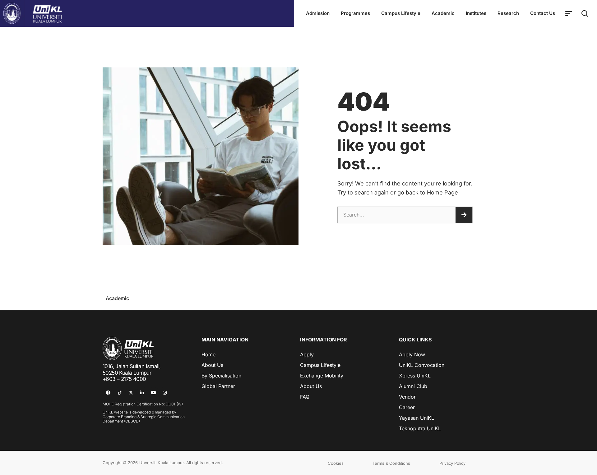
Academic (443, 13)
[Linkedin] (142, 392)
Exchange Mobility (321, 375)
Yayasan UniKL (416, 418)
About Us (212, 365)
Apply (307, 354)
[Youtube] (153, 392)
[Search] (464, 215)
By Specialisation (221, 375)
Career (407, 407)
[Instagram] (164, 392)
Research (508, 13)
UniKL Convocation (421, 365)
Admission (318, 13)
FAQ (304, 397)
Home (208, 354)
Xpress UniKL (415, 375)
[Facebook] (108, 392)
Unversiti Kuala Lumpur (161, 462)
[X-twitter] (131, 392)
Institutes (476, 13)
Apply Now (412, 354)
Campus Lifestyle (400, 13)
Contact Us (542, 13)
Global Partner (218, 386)
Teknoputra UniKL (420, 428)
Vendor (407, 397)
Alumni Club (413, 386)
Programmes (355, 13)
